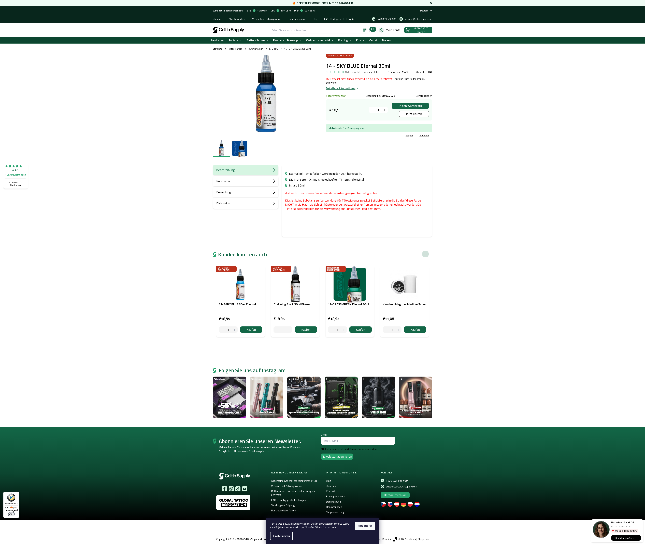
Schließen (351, 136)
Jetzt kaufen (414, 114)
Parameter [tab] (223, 181)
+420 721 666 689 (397, 480)
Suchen (372, 29)
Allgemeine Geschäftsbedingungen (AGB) (294, 481)
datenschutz (371, 449)
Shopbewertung (237, 19)
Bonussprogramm (297, 19)
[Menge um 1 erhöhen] (384, 110)
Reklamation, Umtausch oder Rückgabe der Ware (293, 493)
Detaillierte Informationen (340, 88)
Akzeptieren (365, 526)
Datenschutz (333, 501)
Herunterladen (334, 507)
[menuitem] (217, 40)
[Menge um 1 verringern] (372, 110)
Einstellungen (281, 536)
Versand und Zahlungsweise (266, 19)
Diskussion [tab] (223, 203)
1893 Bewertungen (15, 174)
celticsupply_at (231, 488)
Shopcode (423, 539)
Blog (315, 19)
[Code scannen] (365, 30)
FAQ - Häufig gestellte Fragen (339, 19)
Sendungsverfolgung (283, 505)
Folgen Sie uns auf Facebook (224, 488)
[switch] (11, 514)
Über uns (217, 19)
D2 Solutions (408, 539)
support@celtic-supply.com (401, 486)
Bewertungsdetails (370, 72)
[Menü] (17, 494)
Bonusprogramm (356, 128)
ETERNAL (427, 72)
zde (334, 527)
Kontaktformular (395, 495)
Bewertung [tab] (223, 192)
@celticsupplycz (237, 488)
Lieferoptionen (423, 96)
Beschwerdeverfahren (283, 510)
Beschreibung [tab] (225, 170)
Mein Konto (393, 30)
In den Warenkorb (410, 105)
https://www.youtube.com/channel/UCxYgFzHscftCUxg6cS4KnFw (244, 488)
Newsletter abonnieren (337, 456)
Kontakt (330, 491)
